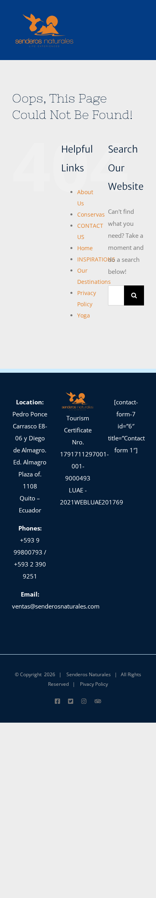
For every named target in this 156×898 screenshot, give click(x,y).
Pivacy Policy (94, 684)
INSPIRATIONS (96, 259)
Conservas (91, 214)
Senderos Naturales (88, 674)
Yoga (83, 315)
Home (85, 248)
